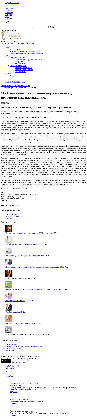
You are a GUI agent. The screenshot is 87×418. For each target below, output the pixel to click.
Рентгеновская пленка (23, 68)
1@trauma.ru (10, 5)
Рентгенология (16, 78)
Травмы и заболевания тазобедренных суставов (23, 346)
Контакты (9, 11)
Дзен (7, 17)
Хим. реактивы (20, 72)
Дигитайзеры (19, 64)
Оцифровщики (20, 62)
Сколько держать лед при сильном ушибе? (21, 244)
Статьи (8, 74)
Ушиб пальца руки (12, 312)
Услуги (8, 47)
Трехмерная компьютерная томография (25, 51)
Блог (7, 80)
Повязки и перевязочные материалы (19, 323)
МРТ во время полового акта (16, 278)
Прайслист (9, 9)
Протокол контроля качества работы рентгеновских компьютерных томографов (36, 289)
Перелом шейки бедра (14, 216)
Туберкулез (9, 218)
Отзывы (8, 23)
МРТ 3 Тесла (15, 49)
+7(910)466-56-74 (12, 3)
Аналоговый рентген (18, 66)
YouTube (8, 19)
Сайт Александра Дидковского (24, 358)
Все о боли (9, 350)
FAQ (7, 21)
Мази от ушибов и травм (15, 301)
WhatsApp (9, 13)
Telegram (8, 15)
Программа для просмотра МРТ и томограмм (22, 256)
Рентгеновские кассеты (23, 70)
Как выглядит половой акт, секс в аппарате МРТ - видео (27, 233)
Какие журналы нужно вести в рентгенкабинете (24, 334)
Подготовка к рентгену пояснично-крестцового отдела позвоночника (32, 267)
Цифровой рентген (17, 58)
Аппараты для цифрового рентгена (28, 60)
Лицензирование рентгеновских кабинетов (27, 53)
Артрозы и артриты (13, 348)
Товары (8, 55)
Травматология (16, 76)
